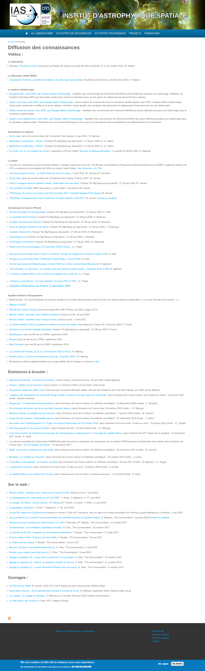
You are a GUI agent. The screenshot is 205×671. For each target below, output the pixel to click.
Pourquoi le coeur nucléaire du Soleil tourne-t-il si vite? (36, 522)
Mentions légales (160, 638)
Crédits (155, 641)
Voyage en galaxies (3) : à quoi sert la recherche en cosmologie (41, 557)
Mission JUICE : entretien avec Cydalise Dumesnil (34, 314)
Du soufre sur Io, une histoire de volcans (29, 151)
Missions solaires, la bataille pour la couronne (32, 413)
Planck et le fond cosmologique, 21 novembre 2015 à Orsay (39, 246)
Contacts (164, 634)
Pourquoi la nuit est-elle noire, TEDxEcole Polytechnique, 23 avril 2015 (45, 259)
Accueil (11, 42)
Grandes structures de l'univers (25, 222)
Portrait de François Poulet (22, 309)
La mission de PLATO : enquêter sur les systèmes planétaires (40, 532)
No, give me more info (81, 666)
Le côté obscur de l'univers (22, 600)
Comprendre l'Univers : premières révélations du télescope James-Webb (46, 80)
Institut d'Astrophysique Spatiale (124, 15)
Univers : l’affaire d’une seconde (25, 385)
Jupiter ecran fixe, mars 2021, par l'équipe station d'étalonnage (41, 102)
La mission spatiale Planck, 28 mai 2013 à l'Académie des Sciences (43, 274)
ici (178, 299)
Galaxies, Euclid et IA (20, 232)
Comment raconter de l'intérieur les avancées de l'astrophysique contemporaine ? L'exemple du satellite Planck (65, 433)
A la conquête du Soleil (20, 188)
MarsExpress (15, 334)
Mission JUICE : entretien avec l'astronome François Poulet (39, 492)
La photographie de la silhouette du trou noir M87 (34, 497)
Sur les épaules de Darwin (37, 444)
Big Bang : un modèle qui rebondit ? (27, 457)
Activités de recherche (73, 33)
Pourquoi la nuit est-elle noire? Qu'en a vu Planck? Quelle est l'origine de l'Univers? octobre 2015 (58, 254)
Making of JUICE (17, 304)
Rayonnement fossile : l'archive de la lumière (31, 380)
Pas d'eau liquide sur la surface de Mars (29, 428)
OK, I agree (163, 664)
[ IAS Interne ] (158, 1)
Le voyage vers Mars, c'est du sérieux (28, 502)
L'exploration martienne (21, 467)
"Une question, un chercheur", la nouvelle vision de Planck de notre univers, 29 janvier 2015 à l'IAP (59, 269)
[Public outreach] (182, 2)
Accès (155, 634)
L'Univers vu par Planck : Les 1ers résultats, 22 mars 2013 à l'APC (42, 281)
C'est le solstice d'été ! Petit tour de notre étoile (33, 537)
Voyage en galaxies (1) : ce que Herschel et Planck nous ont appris (43, 567)
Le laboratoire (42, 33)
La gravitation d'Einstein (21, 507)
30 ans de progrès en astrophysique (27, 212)
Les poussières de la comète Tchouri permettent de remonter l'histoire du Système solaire (54, 517)
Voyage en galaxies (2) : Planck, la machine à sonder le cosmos (41, 562)
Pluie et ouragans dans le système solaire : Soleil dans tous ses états (44, 183)
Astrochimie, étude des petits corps (27, 390)
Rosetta (13, 339)
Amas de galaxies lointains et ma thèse (29, 227)
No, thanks (177, 664)
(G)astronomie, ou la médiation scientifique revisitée (35, 527)
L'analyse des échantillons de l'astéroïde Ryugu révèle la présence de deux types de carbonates (58, 395)
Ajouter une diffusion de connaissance (75, 631)
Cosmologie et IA (17, 237)
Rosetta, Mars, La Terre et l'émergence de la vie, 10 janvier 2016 (42, 356)
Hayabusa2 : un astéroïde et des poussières (31, 403)
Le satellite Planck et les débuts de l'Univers (31, 474)
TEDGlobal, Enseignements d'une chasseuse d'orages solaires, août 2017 (46, 198)
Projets (135, 33)
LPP (11, 168)
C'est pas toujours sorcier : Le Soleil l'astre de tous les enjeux (40, 173)
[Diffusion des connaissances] (185, 2)
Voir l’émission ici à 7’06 (90, 168)
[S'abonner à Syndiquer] (9, 618)
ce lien (96, 361)
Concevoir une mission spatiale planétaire (30, 329)
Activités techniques (110, 33)
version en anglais (107, 198)
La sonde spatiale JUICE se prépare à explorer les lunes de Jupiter (43, 324)
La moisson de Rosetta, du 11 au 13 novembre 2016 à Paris (39, 351)
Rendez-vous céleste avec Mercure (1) (29, 552)
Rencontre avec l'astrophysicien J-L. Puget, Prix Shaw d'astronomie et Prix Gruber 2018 (53, 423)
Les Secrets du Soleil (19, 585)
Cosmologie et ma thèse (21, 241)
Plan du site (158, 631)
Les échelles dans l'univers (22, 217)
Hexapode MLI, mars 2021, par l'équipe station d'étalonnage (40, 93)
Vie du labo (14, 136)
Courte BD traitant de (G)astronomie (27, 512)
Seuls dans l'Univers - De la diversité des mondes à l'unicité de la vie (43, 590)
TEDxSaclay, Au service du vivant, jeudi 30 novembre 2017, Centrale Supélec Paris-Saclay (55, 193)
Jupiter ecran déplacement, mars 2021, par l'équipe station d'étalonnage (46, 118)
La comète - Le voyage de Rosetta (26, 595)
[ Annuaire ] (172, 1)
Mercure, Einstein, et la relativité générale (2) (32, 547)
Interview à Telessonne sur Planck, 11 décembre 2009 (39, 286)
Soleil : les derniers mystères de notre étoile (31, 449)
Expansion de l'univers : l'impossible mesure (31, 418)
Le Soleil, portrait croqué (21, 542)
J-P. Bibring (54, 502)
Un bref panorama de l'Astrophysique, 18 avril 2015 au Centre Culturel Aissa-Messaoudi (53, 264)
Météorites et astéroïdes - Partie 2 (26, 146)
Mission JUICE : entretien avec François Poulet (33, 319)
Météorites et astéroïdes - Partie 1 (26, 141)
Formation (152, 33)
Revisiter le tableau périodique (95, 151)
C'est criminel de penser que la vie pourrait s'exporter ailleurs (40, 408)
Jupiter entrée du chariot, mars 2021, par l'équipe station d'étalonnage (44, 110)
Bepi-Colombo (16, 344)
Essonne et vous (28, 66)
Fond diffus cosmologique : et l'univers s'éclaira (33, 462)
